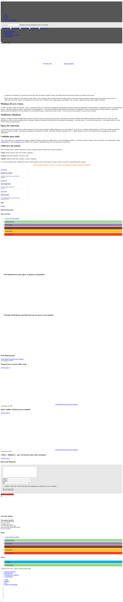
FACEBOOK (9, 234)
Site (4, 482)
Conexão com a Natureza (61, 54)
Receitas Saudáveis (9, 571)
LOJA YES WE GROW (12, 218)
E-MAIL (7, 562)
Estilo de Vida (8, 573)
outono (3, 206)
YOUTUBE (8, 225)
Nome (5, 479)
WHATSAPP (9, 565)
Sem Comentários (69, 63)
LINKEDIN (8, 231)
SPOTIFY (8, 228)
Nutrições (18, 142)
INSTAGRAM (9, 221)
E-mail (5, 481)
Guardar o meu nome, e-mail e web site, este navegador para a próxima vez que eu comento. (30, 486)
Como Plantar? (5, 359)
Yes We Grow (47, 63)
